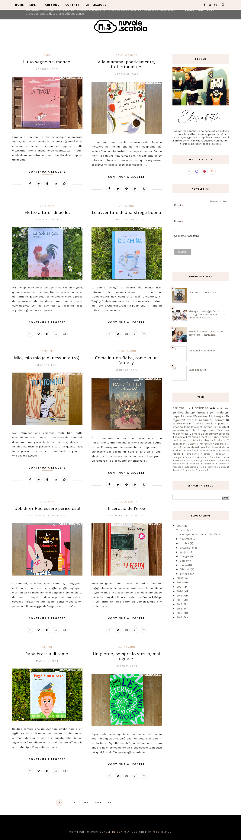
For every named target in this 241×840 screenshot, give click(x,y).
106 (86, 802)
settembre (186, 547)
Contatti (73, 4)
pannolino (182, 433)
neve (223, 450)
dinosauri (220, 453)
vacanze (176, 466)
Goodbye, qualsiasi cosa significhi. (199, 534)
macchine (190, 470)
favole (195, 450)
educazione (182, 450)
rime (190, 420)
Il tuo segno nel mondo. (47, 62)
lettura (224, 430)
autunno (202, 470)
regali (176, 420)
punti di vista (190, 440)
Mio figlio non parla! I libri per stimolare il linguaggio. (206, 333)
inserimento (210, 450)
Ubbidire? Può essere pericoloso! (47, 508)
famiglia (177, 457)
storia (225, 447)
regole (176, 453)
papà (176, 416)
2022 (180, 582)
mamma (193, 437)
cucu (223, 466)
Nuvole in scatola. (115, 832)
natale (219, 412)
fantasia (202, 412)
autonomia (190, 466)
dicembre (186, 530)
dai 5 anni (47, 205)
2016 (180, 608)
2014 (180, 617)
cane (47, 55)
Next (98, 802)
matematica (189, 447)
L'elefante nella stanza (202, 292)
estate (175, 460)
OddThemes (162, 832)
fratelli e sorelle (203, 423)
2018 (180, 600)
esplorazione (219, 457)
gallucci (186, 460)
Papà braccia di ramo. (47, 653)
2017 (180, 604)
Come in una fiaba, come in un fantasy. (126, 360)
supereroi (221, 443)
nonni (215, 437)
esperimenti (179, 443)
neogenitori (178, 463)
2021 (180, 586)
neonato (194, 463)
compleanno (192, 453)
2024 (180, 525)
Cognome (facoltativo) (187, 235)
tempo (222, 463)
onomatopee (180, 430)
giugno (184, 552)
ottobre (185, 543)
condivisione (180, 423)
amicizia (223, 408)
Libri (33, 4)
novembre (186, 538)
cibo (193, 430)
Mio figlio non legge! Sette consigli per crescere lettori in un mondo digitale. (206, 314)
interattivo (205, 443)
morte (223, 427)
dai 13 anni (126, 647)
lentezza (211, 460)
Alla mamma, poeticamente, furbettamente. (126, 64)
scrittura (213, 447)
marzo (184, 565)
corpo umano (208, 430)
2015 (180, 613)
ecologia (180, 437)
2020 (180, 591)
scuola (219, 420)
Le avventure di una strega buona (126, 212)
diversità (183, 412)
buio (201, 466)
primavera (190, 457)
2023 (180, 578)
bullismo (221, 440)
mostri (205, 437)
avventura (210, 427)
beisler (47, 351)
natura (204, 420)
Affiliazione (96, 4)
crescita (224, 433)
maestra (222, 460)
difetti (207, 453)
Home (19, 4)
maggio (184, 556)
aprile (183, 560)
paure (221, 423)
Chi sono (52, 4)
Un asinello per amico (201, 350)
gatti (193, 443)
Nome (179, 221)
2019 (180, 595)
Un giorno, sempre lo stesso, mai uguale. (126, 656)
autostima (209, 433)
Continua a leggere (47, 171)
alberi (47, 647)
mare (175, 447)
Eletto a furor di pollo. (47, 212)
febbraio (185, 569)
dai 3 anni (126, 205)
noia (202, 447)
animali (179, 407)
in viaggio (198, 460)
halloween (193, 427)
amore (196, 433)
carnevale (212, 466)
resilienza (209, 463)
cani (188, 416)
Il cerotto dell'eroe (126, 508)
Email (178, 205)
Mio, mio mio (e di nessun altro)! (47, 357)
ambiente (207, 440)
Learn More (194, 9)
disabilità (177, 470)
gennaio (185, 573)
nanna (203, 416)
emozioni (177, 427)
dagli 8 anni (126, 351)
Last (111, 802)
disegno (219, 416)
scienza (202, 407)
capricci (204, 457)
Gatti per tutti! (197, 369)
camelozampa (126, 55)
